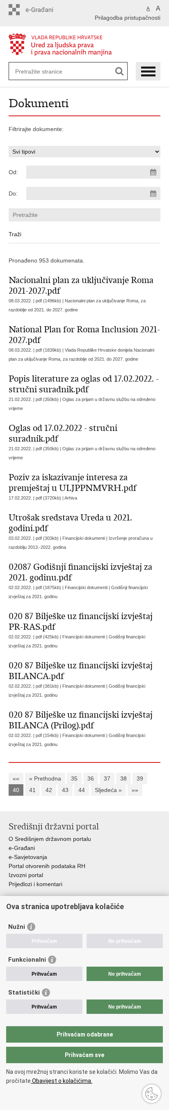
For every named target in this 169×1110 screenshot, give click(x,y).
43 (65, 790)
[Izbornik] (148, 71)
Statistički (24, 992)
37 (107, 778)
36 (90, 778)
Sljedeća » (108, 790)
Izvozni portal (26, 875)
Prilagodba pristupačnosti (127, 17)
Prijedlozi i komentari (35, 884)
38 (123, 778)
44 (81, 790)
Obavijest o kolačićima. (61, 1081)
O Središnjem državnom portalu (50, 839)
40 (16, 790)
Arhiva (70, 497)
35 (74, 778)
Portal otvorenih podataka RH (47, 866)
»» (135, 790)
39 (140, 778)
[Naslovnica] (85, 44)
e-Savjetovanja (28, 857)
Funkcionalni (27, 959)
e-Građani (22, 848)
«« (16, 778)
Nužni (16, 926)
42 (49, 790)
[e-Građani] (44, 9)
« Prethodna (45, 778)
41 (32, 790)
